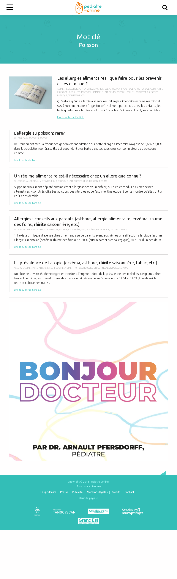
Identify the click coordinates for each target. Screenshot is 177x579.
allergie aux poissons (26, 138)
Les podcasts (48, 492)
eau (83, 229)
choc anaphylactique (121, 89)
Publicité (77, 492)
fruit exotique (59, 181)
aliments (62, 89)
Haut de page (87, 498)
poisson (121, 92)
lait (106, 92)
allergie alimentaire (80, 89)
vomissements (76, 95)
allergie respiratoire (51, 268)
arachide (98, 89)
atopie (68, 268)
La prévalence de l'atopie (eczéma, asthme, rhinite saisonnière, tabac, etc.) (88, 276)
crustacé (62, 92)
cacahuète (74, 229)
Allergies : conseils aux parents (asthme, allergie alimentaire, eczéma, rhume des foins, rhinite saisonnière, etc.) (88, 232)
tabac (125, 268)
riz (148, 92)
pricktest (141, 92)
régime (103, 181)
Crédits (116, 492)
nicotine (100, 268)
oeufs (112, 92)
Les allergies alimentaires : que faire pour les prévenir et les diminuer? (88, 97)
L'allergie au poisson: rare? (88, 146)
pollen (130, 92)
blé (106, 89)
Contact (129, 492)
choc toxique (141, 89)
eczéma (91, 229)
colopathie (156, 89)
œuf (85, 181)
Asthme (63, 229)
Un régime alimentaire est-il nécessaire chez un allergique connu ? (88, 189)
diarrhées (74, 92)
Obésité (78, 181)
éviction (86, 92)
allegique (19, 181)
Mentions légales (97, 492)
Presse (64, 492)
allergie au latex (48, 229)
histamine (97, 92)
